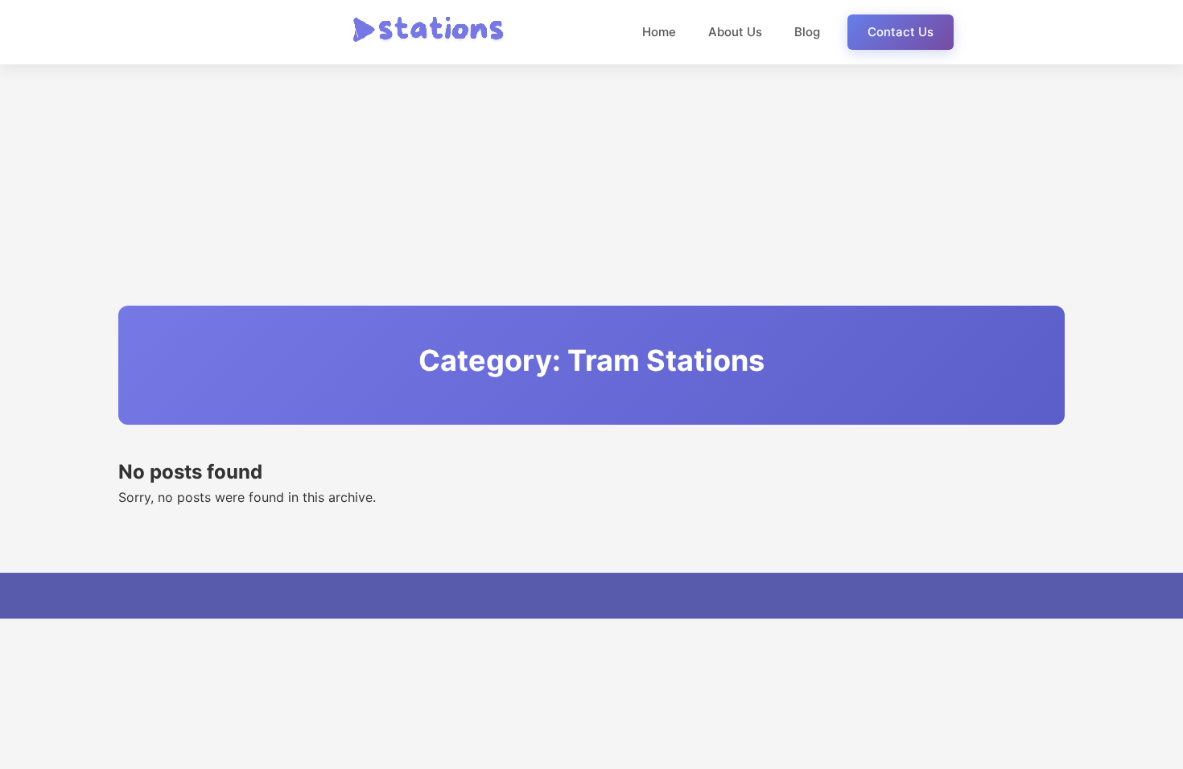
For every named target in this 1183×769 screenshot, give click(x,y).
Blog (807, 31)
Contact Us (901, 31)
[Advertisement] (591, 185)
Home (659, 31)
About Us (735, 31)
